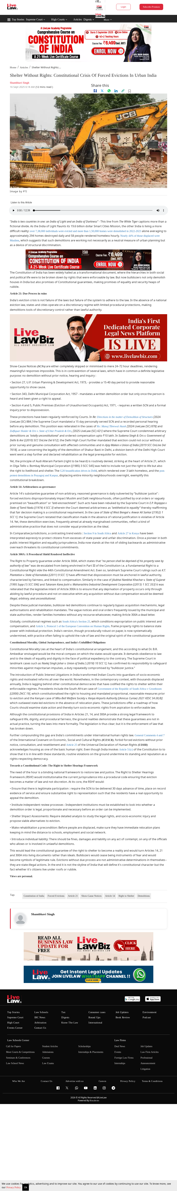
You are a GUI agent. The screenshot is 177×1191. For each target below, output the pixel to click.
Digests (87, 19)
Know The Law (69, 1022)
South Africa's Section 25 (76, 621)
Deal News (119, 1046)
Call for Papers (13, 1046)
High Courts (58, 19)
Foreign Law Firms (123, 1057)
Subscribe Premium (151, 7)
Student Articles (50, 1046)
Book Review (123, 1017)
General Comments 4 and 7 (150, 735)
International (95, 1022)
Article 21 (73, 896)
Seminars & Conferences (18, 1057)
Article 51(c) (126, 749)
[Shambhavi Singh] (20, 919)
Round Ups (94, 1017)
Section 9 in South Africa (97, 533)
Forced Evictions (56, 896)
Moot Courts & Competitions (20, 1052)
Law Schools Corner (18, 1040)
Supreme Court (34, 19)
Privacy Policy (13, 1187)
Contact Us (40, 1028)
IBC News (39, 1017)
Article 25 (71, 744)
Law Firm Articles (150, 1052)
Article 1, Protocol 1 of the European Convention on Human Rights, (73, 626)
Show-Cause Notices (91, 896)
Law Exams (48, 1063)
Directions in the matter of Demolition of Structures (125, 417)
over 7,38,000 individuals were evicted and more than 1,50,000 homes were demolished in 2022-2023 (85, 231)
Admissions (47, 1052)
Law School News (15, 1063)
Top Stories (18, 19)
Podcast (147, 1017)
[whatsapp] (109, 90)
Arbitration (40, 1022)
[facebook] (95, 90)
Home (13, 67)
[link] (122, 90)
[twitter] (102, 90)
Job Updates (122, 1012)
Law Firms (120, 1040)
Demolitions (144, 896)
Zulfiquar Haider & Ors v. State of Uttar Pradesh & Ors (40, 431)
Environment (150, 1012)
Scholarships (84, 1046)
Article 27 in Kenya (128, 533)
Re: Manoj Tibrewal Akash (111, 426)
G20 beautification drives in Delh (78, 470)
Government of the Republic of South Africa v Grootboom (130, 688)
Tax (63, 1012)
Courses (46, 1057)
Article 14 (110, 896)
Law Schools (41, 1012)
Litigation (145, 1069)
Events (117, 1052)
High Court (13, 1022)
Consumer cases (96, 1012)
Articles (77, 19)
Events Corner (15, 1028)
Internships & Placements (90, 1052)
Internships (119, 1063)
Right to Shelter (126, 896)
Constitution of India (34, 896)
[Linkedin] (116, 90)
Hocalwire (94, 1100)
